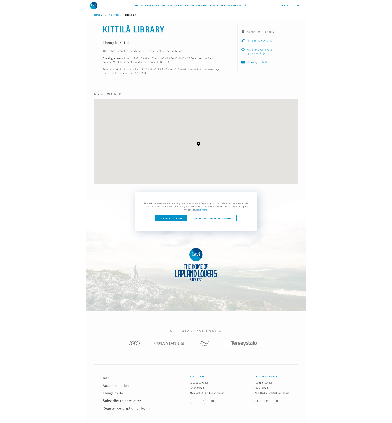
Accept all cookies (171, 218)
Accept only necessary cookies (213, 218)
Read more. (202, 209)
